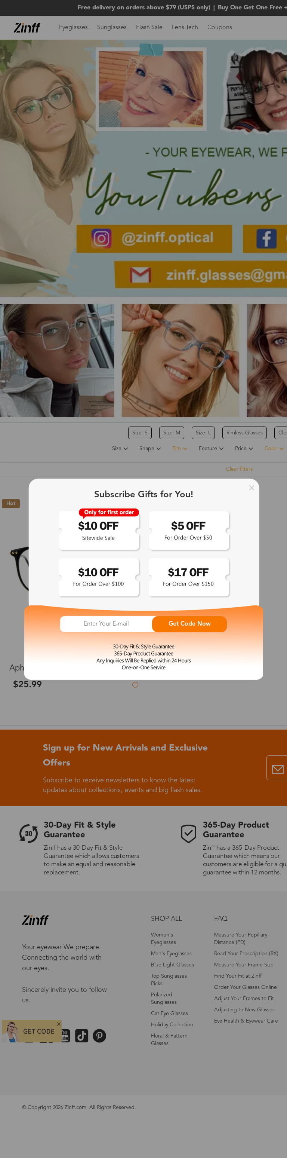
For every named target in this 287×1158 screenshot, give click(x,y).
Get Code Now (190, 624)
